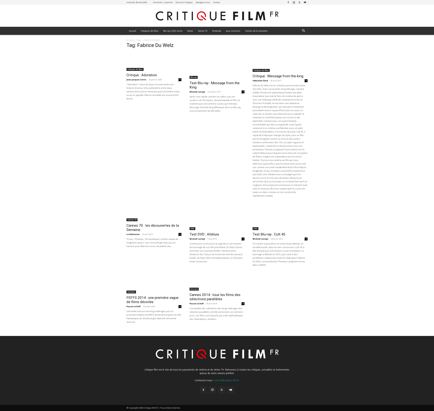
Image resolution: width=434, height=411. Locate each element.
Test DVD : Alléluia (204, 234)
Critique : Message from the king (278, 76)
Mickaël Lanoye (197, 91)
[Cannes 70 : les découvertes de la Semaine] (153, 212)
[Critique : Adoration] (153, 61)
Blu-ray (194, 77)
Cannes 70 (131, 220)
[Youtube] (305, 2)
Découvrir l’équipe (184, 2)
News (190, 30)
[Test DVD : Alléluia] (217, 216)
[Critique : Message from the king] (280, 62)
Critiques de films (150, 30)
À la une (194, 289)
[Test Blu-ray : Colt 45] (280, 216)
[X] (299, 2)
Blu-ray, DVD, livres (173, 30)
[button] (303, 31)
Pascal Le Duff (133, 306)
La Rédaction (133, 234)
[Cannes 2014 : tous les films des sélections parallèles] (217, 281)
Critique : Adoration (141, 75)
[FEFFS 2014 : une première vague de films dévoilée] (153, 283)
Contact (216, 2)
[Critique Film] (217, 16)
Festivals (216, 30)
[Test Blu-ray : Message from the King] (217, 65)
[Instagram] (293, 2)
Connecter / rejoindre (163, 2)
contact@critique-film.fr (226, 380)
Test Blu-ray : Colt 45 (269, 234)
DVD (192, 228)
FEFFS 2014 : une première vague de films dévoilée (152, 300)
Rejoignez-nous (203, 2)
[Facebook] (288, 2)
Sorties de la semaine (256, 30)
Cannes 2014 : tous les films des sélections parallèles (215, 297)
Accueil (132, 30)
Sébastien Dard (260, 80)
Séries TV (203, 30)
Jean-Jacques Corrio (136, 79)
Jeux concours (233, 30)
